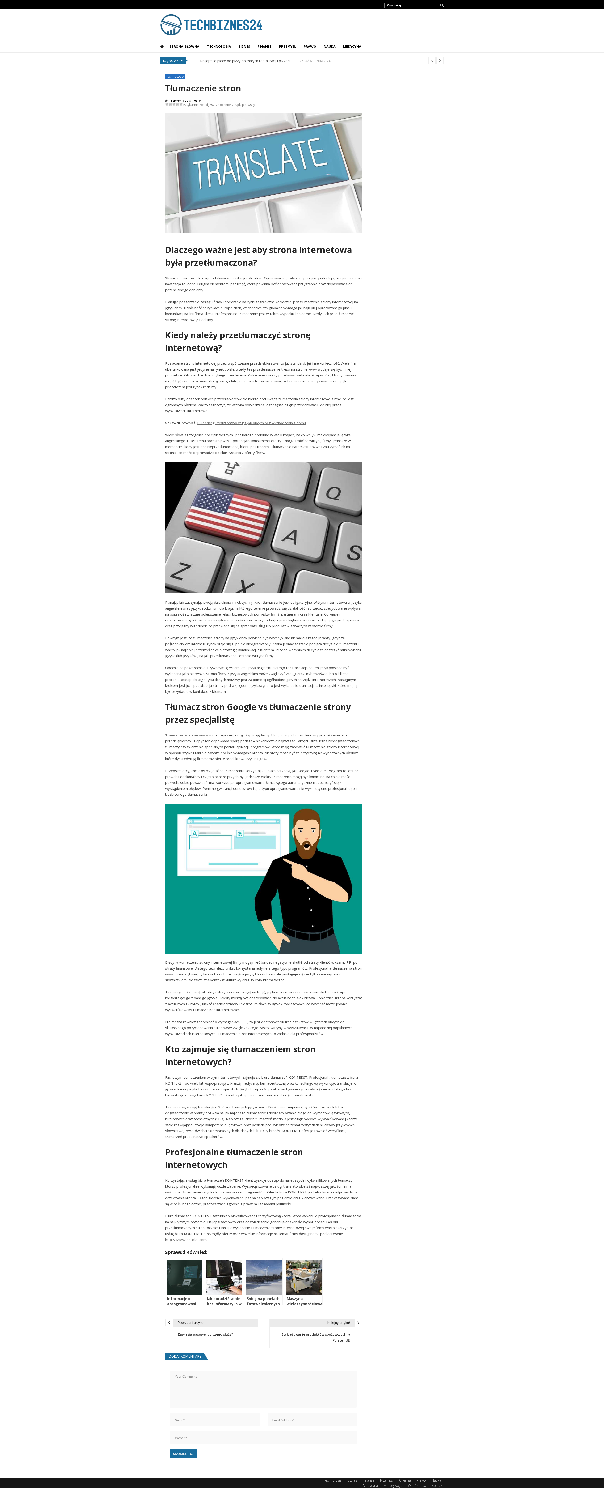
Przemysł (287, 46)
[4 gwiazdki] (177, 104)
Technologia (219, 46)
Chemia (405, 1480)
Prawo (310, 46)
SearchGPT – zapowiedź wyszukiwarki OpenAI (237, 60)
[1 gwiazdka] (167, 104)
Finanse (265, 46)
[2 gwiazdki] (170, 104)
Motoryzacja (393, 1485)
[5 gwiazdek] (181, 104)
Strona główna (184, 46)
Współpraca (417, 1485)
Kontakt (438, 1485)
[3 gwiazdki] (174, 104)
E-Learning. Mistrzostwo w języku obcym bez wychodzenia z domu (251, 422)
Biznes (244, 46)
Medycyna (352, 46)
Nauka (330, 46)
